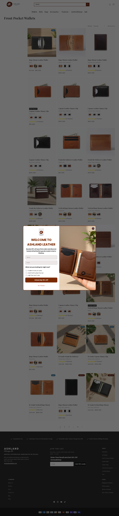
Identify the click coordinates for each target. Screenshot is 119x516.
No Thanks (41, 285)
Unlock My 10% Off (41, 280)
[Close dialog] (93, 228)
